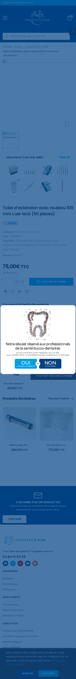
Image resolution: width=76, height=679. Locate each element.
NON (50, 362)
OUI (26, 362)
